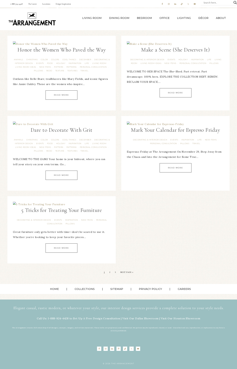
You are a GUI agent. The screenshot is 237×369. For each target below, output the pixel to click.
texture (59, 70)
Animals (18, 59)
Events (40, 63)
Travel (84, 70)
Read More (61, 95)
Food (50, 63)
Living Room (99, 63)
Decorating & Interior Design (147, 59)
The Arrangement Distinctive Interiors (32, 19)
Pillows (38, 70)
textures (72, 70)
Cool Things (69, 59)
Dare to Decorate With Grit (62, 130)
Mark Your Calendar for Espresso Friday (175, 130)
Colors (55, 59)
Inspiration (75, 63)
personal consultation (93, 67)
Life (87, 63)
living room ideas (25, 67)
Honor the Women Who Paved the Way (61, 49)
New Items (45, 67)
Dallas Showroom (146, 318)
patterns (71, 67)
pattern (58, 67)
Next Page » (126, 272)
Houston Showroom (186, 318)
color (44, 59)
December (85, 59)
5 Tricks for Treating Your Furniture (61, 210)
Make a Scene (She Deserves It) (175, 49)
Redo (49, 70)
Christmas (32, 59)
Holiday (61, 63)
